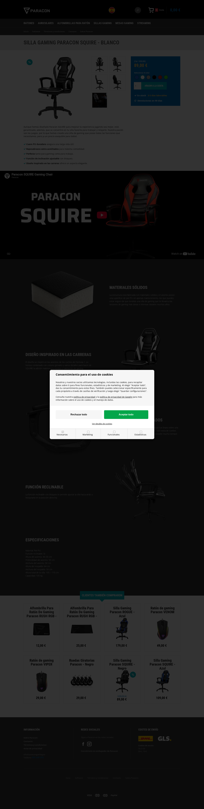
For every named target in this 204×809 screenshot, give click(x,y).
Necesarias (62, 434)
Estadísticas (140, 434)
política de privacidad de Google (116, 396)
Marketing (88, 434)
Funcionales (114, 434)
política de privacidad (84, 396)
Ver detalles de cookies (102, 424)
